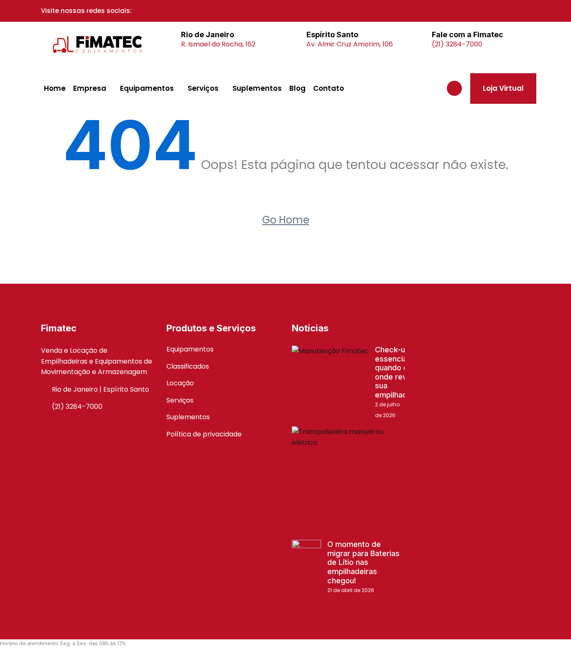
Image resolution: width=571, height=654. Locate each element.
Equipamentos (147, 88)
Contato (328, 88)
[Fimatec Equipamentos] (97, 44)
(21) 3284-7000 (457, 44)
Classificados (187, 366)
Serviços (203, 88)
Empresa (89, 88)
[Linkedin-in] (171, 11)
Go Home (285, 220)
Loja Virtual (503, 88)
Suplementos (257, 88)
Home (55, 88)
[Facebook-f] (148, 11)
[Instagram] (160, 11)
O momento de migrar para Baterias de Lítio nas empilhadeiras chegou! (363, 562)
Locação (180, 383)
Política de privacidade (204, 434)
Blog (297, 88)
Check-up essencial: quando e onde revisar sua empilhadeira (398, 372)
